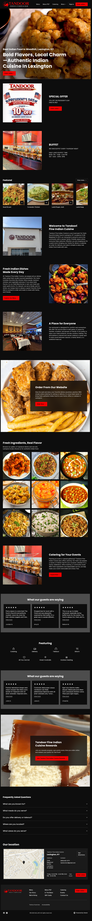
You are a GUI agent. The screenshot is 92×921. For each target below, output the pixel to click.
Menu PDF (46, 4)
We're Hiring (33, 895)
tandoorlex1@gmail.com (67, 863)
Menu (38, 4)
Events (62, 893)
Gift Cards (48, 895)
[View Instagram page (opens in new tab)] (7, 913)
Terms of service (34, 905)
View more (9, 620)
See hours (70, 875)
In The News (49, 893)
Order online (81, 875)
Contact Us (64, 895)
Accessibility (46, 905)
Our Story (32, 893)
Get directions (81, 854)
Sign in (71, 4)
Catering (55, 4)
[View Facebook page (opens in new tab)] (4, 913)
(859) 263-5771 (65, 861)
